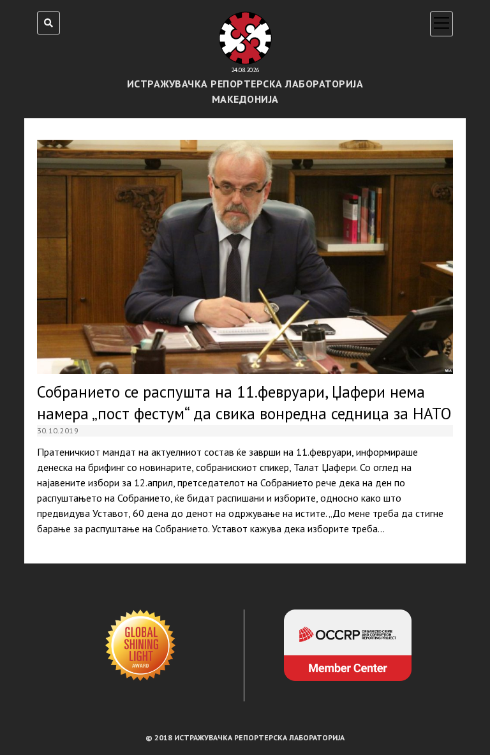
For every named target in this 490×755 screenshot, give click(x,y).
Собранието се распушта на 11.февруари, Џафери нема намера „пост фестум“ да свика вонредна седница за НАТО (245, 257)
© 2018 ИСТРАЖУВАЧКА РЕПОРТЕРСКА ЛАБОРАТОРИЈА (245, 737)
